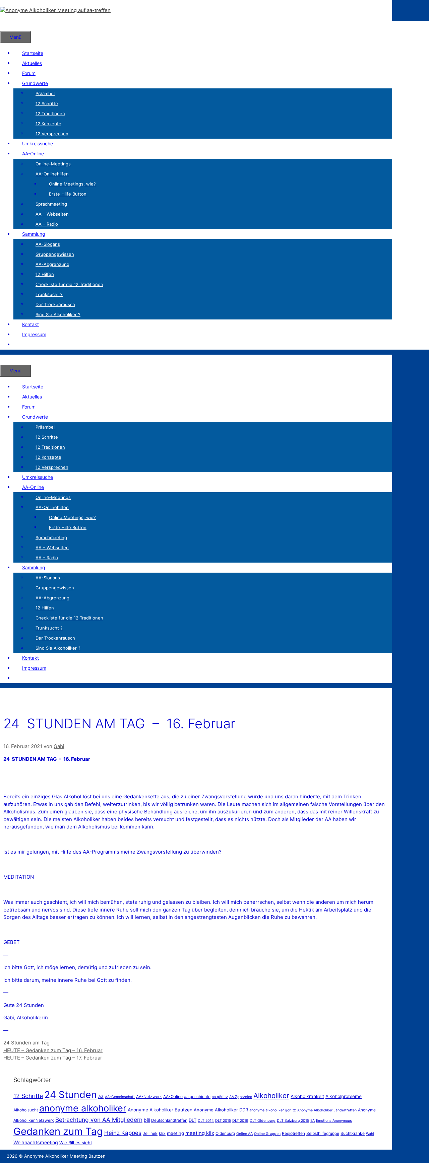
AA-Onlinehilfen (52, 173)
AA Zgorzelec (240, 1097)
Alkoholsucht (25, 1109)
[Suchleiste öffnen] (8, 26)
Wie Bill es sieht (75, 1142)
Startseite (32, 53)
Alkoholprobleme (343, 1096)
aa (101, 1096)
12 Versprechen (52, 133)
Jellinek (150, 1133)
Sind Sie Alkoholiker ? (58, 314)
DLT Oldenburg (262, 1120)
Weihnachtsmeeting (35, 1142)
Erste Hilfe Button (67, 194)
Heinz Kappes (122, 1133)
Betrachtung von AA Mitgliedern (98, 1119)
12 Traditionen (50, 113)
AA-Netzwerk (149, 1096)
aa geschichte (197, 1096)
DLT (192, 1120)
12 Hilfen (45, 274)
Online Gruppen (267, 1134)
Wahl (370, 1134)
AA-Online (33, 153)
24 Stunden (70, 1094)
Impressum (34, 334)
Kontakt (30, 324)
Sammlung (33, 234)
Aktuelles (32, 63)
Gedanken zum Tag (58, 1131)
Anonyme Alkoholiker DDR (221, 1109)
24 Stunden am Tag (26, 1042)
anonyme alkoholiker (82, 1108)
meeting (175, 1133)
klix (162, 1133)
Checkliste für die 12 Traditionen (69, 284)
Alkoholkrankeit (307, 1096)
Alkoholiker (271, 1095)
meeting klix (199, 1133)
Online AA (244, 1134)
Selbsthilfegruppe (322, 1133)
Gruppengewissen (55, 254)
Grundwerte (35, 83)
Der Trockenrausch (55, 304)
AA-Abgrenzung (52, 264)
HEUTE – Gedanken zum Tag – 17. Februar (52, 1058)
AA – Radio (47, 224)
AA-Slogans (48, 244)
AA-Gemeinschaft (120, 1097)
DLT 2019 (240, 1120)
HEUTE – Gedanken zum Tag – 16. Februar (53, 1050)
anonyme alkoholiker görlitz (272, 1110)
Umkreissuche (37, 143)
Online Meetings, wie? (72, 184)
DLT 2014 (206, 1120)
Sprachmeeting (51, 204)
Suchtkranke (353, 1133)
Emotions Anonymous (334, 1120)
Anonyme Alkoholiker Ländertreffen (327, 1110)
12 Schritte (47, 103)
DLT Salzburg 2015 (293, 1120)
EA (312, 1120)
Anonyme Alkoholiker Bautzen (160, 1109)
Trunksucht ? (49, 294)
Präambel (45, 93)
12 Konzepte (48, 123)
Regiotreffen (293, 1133)
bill (147, 1120)
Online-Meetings (53, 163)
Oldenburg (225, 1133)
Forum (29, 73)
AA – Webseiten (52, 214)
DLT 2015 (223, 1120)
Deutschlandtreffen (169, 1120)
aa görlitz (220, 1097)
